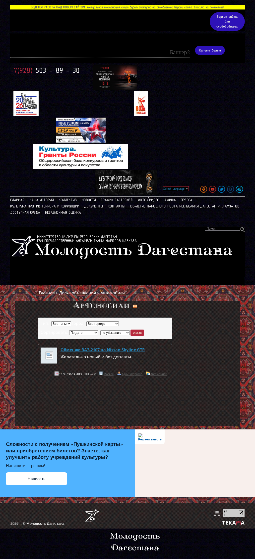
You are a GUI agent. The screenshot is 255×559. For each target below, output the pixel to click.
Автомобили (113, 293)
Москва (109, 374)
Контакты (116, 206)
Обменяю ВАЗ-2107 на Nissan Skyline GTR (103, 350)
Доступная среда (25, 212)
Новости (89, 200)
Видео (154, 200)
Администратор (132, 374)
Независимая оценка (63, 212)
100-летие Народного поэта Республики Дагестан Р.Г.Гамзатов (184, 206)
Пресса (186, 200)
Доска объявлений (77, 293)
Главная (17, 200)
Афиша (170, 200)
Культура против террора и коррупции (44, 206)
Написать (36, 479)
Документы (93, 206)
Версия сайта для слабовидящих (227, 21)
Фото (141, 200)
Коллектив (68, 200)
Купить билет (210, 50)
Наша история (41, 200)
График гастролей (116, 200)
